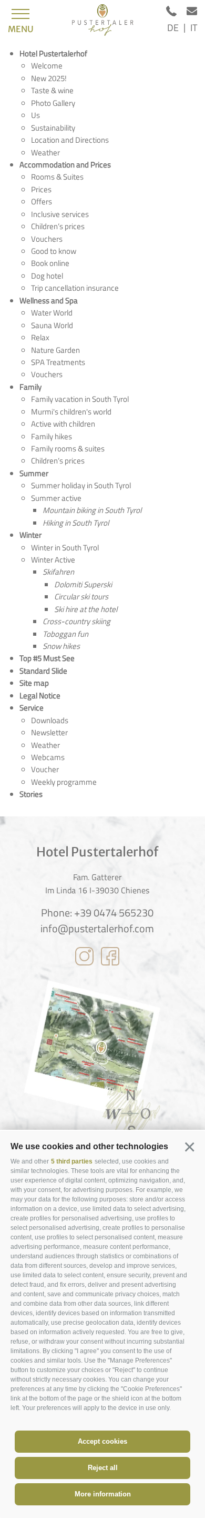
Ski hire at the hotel (85, 609)
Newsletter (49, 732)
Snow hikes (61, 646)
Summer (33, 473)
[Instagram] (84, 958)
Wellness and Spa (48, 300)
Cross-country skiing (76, 621)
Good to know (53, 251)
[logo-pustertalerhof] (102, 20)
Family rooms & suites (68, 448)
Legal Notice (39, 695)
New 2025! (49, 78)
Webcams (48, 757)
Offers (41, 201)
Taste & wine (52, 90)
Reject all (103, 1468)
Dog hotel (47, 276)
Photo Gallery (53, 103)
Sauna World (52, 325)
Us (35, 115)
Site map (34, 683)
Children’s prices (58, 226)
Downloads (49, 720)
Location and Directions (70, 140)
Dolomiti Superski (83, 584)
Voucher (45, 769)
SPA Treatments (58, 362)
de (173, 28)
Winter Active (53, 560)
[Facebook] (110, 958)
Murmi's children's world (71, 412)
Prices (41, 189)
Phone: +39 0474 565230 (97, 913)
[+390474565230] (176, 13)
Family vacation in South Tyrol (80, 399)
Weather (45, 152)
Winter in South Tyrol (65, 547)
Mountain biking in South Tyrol (92, 510)
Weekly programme (64, 782)
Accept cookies (102, 1441)
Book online (50, 263)
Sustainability (53, 128)
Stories (31, 794)
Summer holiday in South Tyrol (81, 485)
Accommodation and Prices (65, 165)
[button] (189, 1146)
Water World (52, 313)
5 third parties (72, 1161)
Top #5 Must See (47, 658)
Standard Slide (43, 671)
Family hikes (51, 436)
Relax (40, 337)
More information (103, 1494)
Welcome (47, 66)
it (193, 28)
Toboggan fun (65, 634)
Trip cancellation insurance (75, 288)
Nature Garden (55, 350)
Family (30, 387)
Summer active (56, 498)
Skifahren (58, 572)
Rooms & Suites (57, 177)
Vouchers (47, 239)
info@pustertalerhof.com (97, 929)
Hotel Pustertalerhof (53, 53)
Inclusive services (60, 214)
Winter (30, 535)
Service (31, 708)
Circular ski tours (81, 596)
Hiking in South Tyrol (76, 523)
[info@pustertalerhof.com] (192, 13)
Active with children (63, 424)
